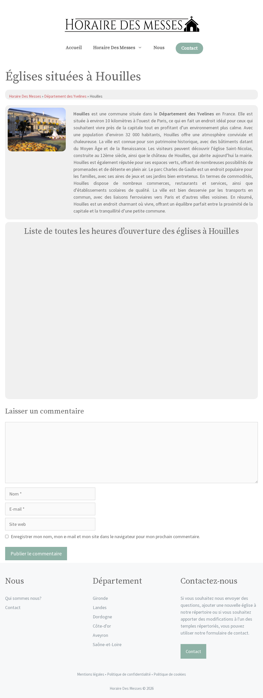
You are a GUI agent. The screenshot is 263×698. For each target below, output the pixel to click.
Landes (100, 607)
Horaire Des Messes (114, 48)
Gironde (100, 598)
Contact (189, 48)
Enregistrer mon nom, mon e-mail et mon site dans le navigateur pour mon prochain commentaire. (105, 536)
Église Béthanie (131, 389)
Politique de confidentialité (129, 674)
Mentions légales (90, 674)
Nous (159, 48)
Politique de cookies (170, 674)
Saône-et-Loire (107, 644)
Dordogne (102, 617)
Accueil (74, 48)
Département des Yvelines (65, 96)
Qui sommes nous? (23, 598)
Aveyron (100, 635)
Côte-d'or (102, 626)
